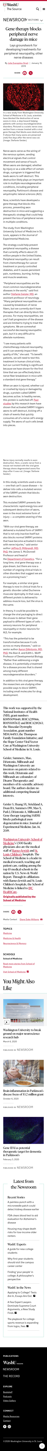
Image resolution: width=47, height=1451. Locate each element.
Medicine (7, 933)
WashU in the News (19, 1287)
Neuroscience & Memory (14, 944)
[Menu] (44, 6)
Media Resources (11, 1417)
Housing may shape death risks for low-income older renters (22, 1232)
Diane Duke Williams (29, 920)
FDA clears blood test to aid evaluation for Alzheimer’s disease (23, 1219)
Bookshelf (7, 1392)
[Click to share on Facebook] (25, 73)
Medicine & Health (12, 938)
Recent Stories (16, 1197)
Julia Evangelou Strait (18, 63)
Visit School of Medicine (14, 972)
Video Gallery (9, 1401)
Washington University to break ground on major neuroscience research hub (22, 1033)
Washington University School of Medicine (22, 841)
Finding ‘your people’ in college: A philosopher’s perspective (21, 1276)
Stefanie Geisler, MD (22, 294)
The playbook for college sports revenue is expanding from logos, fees (23, 1323)
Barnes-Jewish (20, 850)
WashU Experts (17, 1244)
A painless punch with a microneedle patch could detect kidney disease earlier (23, 1206)
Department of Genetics (20, 559)
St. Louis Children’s (20, 852)
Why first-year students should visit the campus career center (21, 1262)
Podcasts (7, 1397)
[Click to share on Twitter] (31, 73)
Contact (7, 1421)
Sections (33, 20)
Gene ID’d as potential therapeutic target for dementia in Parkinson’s (22, 1151)
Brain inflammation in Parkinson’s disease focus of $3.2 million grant (23, 1092)
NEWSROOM (15, 20)
